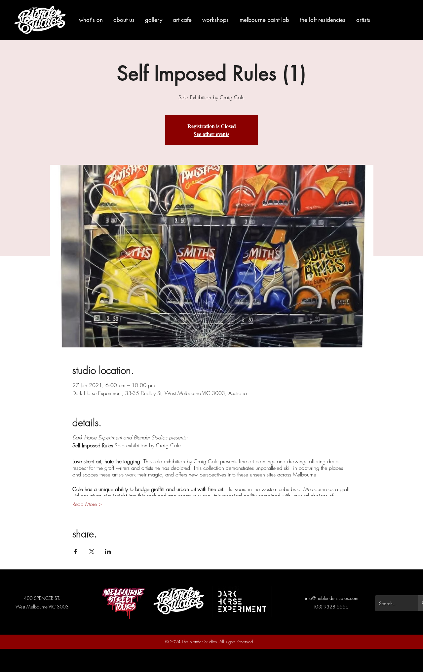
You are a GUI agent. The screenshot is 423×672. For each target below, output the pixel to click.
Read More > (87, 504)
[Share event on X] (92, 551)
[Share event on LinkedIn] (108, 551)
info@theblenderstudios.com (331, 598)
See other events (211, 134)
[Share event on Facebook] (75, 551)
